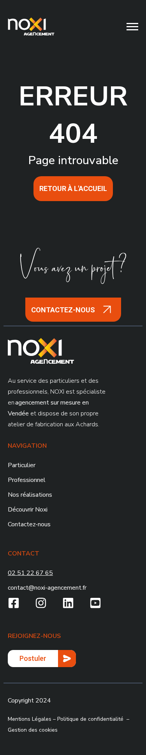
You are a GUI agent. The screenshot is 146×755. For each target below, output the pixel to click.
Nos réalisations (30, 494)
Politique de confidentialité (90, 719)
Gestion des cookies (33, 730)
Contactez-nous (29, 524)
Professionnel (27, 480)
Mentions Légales (29, 719)
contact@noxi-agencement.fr (47, 587)
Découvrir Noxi (27, 509)
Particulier (21, 465)
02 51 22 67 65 (30, 573)
